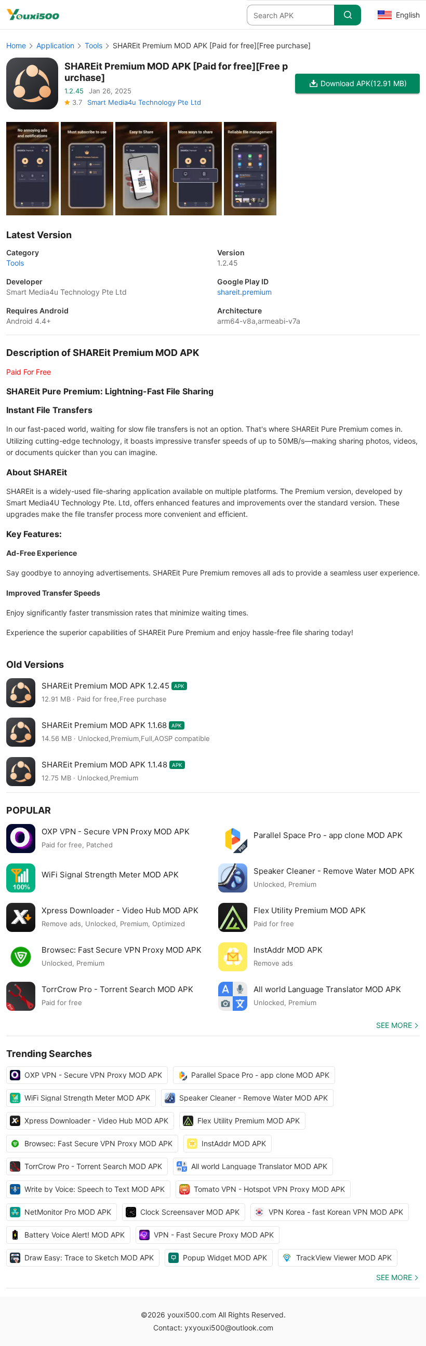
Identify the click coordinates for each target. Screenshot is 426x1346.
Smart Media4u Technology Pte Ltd (144, 102)
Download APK (364, 83)
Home (16, 45)
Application (55, 45)
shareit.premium (244, 291)
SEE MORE (394, 1025)
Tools (93, 45)
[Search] (347, 15)
